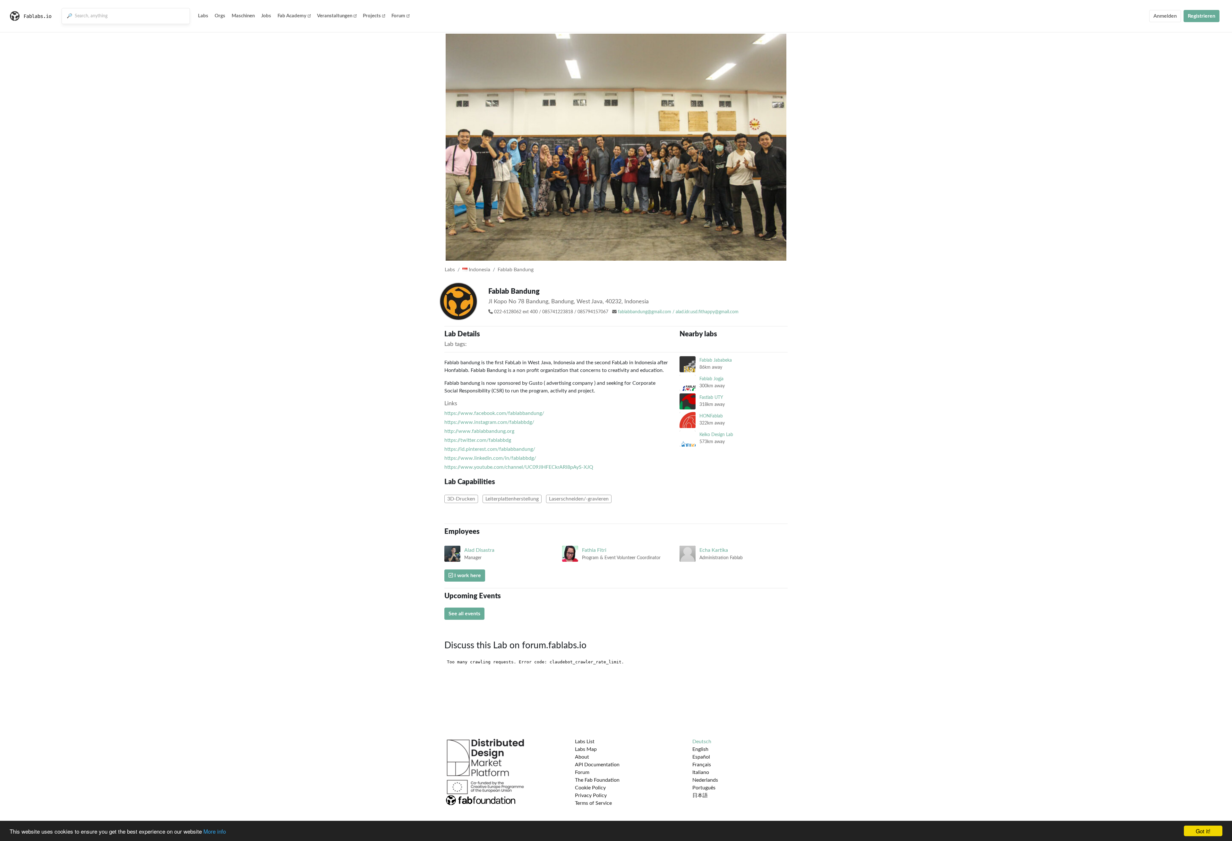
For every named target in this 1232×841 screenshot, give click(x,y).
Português (703, 787)
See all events (464, 613)
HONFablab (711, 416)
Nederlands (705, 780)
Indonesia (478, 269)
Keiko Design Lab (716, 434)
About (582, 757)
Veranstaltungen (334, 15)
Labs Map (586, 749)
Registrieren (1201, 16)
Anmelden (1165, 16)
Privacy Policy (591, 795)
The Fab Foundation (597, 780)
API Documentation (597, 764)
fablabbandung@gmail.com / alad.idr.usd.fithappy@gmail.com (678, 312)
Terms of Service (593, 803)
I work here (467, 575)
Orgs (220, 15)
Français (701, 764)
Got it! (1203, 831)
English (700, 749)
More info (214, 831)
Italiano (700, 772)
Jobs (266, 15)
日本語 (700, 795)
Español (701, 757)
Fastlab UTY (711, 397)
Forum (398, 15)
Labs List (585, 741)
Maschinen (243, 15)
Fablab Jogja (711, 378)
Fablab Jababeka (715, 360)
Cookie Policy (590, 787)
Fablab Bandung (516, 269)
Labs (203, 15)
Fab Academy (292, 15)
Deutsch (701, 741)
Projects (372, 15)
